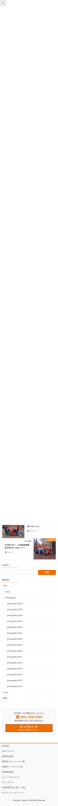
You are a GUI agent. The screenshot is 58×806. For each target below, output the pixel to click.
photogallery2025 (15, 609)
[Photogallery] (13, 527)
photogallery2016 (15, 663)
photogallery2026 (15, 603)
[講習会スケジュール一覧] (13, 761)
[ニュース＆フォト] (10, 777)
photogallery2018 (15, 651)
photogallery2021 (15, 633)
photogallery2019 (15, 645)
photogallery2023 (15, 621)
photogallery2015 (15, 668)
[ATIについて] (8, 751)
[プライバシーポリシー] (12, 793)
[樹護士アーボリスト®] (12, 767)
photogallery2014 (15, 674)
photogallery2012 (15, 686)
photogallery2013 (15, 680)
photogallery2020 (15, 639)
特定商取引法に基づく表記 (14, 787)
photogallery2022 (15, 627)
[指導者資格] (7, 772)
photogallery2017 (15, 657)
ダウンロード (8, 782)
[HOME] (5, 746)
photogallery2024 (15, 615)
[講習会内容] (7, 756)
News (7, 592)
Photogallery (10, 597)
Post (5, 586)
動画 (5, 698)
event (5, 692)
